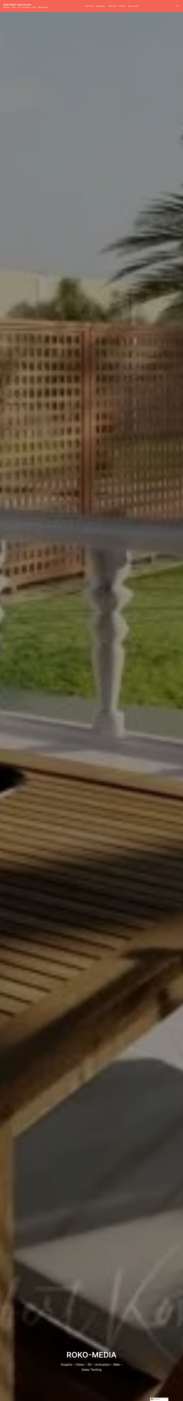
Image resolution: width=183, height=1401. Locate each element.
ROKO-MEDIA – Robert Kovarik (17, 5)
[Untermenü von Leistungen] (105, 6)
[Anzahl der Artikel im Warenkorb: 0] (177, 6)
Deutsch (156, 1399)
